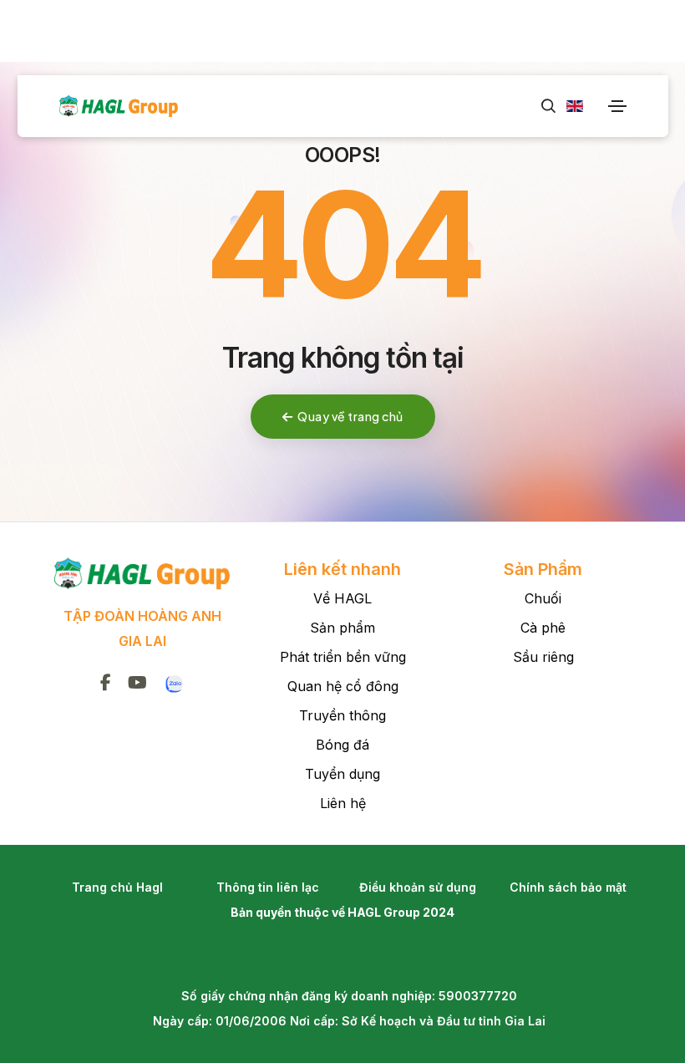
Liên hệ (343, 803)
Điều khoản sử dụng (417, 887)
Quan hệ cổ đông (342, 686)
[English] (569, 106)
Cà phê (543, 627)
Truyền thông (342, 715)
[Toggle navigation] (617, 106)
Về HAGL (342, 598)
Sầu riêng (543, 656)
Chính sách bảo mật (568, 887)
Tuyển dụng (342, 773)
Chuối (543, 598)
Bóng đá (342, 744)
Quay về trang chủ (350, 416)
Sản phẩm (342, 627)
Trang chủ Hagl (117, 887)
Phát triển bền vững (343, 656)
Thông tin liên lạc (267, 887)
